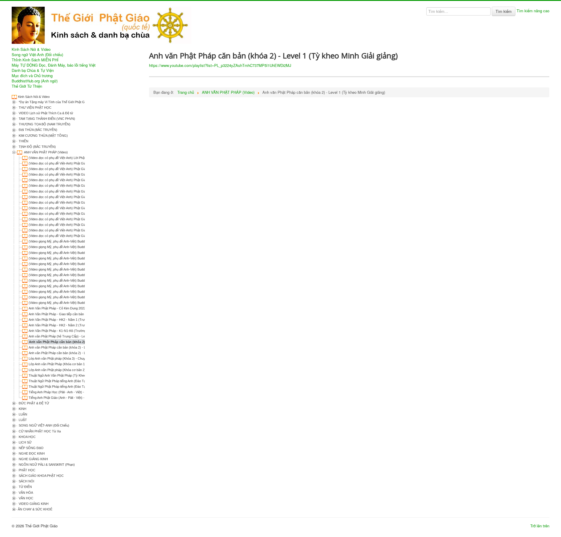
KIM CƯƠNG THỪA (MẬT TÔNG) (43, 135)
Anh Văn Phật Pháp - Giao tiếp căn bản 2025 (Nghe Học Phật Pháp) (77, 314)
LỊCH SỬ (25, 442)
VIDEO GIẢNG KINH (33, 503)
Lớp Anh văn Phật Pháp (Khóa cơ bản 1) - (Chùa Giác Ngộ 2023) (75, 364)
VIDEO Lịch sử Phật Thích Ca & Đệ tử (45, 113)
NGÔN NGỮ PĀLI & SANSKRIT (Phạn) (46, 464)
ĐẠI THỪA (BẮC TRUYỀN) (37, 129)
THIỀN (23, 141)
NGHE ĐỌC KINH (31, 453)
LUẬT (22, 420)
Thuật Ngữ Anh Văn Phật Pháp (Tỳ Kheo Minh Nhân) (66, 375)
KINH (22, 408)
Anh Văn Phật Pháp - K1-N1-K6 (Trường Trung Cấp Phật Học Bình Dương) (82, 330)
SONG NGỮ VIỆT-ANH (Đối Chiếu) (43, 425)
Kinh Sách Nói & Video (31, 49)
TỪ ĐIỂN (25, 487)
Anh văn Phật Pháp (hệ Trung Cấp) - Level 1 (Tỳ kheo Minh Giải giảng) (79, 336)
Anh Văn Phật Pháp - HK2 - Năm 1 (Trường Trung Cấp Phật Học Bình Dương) (84, 319)
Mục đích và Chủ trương (32, 75)
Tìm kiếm (504, 11)
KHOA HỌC (27, 437)
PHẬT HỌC (26, 470)
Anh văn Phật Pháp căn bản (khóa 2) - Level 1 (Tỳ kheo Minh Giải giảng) (84, 342)
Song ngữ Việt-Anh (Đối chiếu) (37, 54)
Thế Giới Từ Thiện (27, 86)
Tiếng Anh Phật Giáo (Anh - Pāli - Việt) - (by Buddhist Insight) (72, 397)
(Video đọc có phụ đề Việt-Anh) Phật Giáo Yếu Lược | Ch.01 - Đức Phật (79, 163)
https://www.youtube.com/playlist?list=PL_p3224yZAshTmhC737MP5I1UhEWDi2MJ (220, 65)
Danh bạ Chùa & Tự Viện (33, 70)
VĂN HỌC (25, 498)
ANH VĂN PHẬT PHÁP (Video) (45, 152)
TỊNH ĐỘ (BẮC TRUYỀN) (37, 146)
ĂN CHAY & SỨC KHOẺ (35, 509)
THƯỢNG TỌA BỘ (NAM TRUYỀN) (44, 124)
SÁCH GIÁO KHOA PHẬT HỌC (41, 475)
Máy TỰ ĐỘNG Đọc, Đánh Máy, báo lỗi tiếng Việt (54, 65)
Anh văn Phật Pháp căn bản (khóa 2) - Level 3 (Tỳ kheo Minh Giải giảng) (80, 353)
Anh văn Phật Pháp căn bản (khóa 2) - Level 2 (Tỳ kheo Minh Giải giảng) (80, 347)
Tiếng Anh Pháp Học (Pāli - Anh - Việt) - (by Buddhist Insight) (71, 392)
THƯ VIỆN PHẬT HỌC (34, 107)
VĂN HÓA (25, 492)
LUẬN (22, 414)
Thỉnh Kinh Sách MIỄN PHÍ (35, 60)
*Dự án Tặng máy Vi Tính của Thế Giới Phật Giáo (53, 102)
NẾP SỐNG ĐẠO (31, 448)
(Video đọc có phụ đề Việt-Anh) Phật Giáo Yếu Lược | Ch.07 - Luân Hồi (79, 197)
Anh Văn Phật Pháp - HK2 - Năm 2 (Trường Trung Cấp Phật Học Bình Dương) (84, 325)
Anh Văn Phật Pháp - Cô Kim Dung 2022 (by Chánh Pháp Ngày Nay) (77, 308)
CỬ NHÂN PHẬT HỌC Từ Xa (39, 431)
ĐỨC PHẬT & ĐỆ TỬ (33, 403)
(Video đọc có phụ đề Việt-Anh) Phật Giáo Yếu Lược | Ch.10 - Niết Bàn (79, 213)
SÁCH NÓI (26, 481)
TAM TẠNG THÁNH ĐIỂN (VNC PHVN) (46, 118)
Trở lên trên (539, 526)
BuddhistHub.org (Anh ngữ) (35, 81)
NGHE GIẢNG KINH (33, 459)
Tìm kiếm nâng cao (533, 10)
